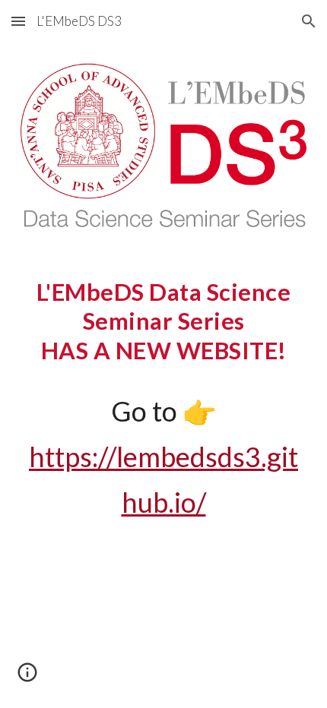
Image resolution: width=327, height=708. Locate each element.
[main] (164, 401)
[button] (18, 21)
